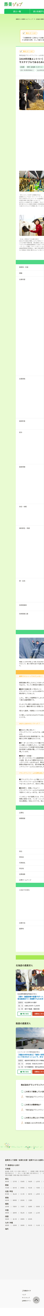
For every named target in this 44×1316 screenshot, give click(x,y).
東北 (7, 1178)
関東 (7, 1185)
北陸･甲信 (9, 1191)
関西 (7, 1204)
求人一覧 (17, 11)
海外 (7, 1229)
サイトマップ (26, 1297)
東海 (7, 1197)
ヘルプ (24, 1294)
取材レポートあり (31, 33)
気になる (26, 1014)
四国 (7, 1216)
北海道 (7, 1168)
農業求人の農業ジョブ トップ (24, 19)
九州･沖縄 (9, 1222)
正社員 (22, 67)
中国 (7, 1210)
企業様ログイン (26, 1300)
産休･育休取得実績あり (27, 70)
